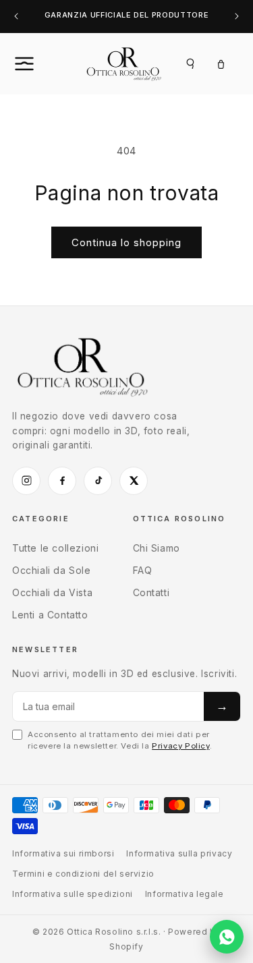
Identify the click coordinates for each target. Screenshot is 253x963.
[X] (133, 481)
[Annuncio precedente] (16, 16)
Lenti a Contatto (50, 614)
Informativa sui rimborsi (63, 853)
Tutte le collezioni (55, 548)
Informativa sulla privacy (179, 853)
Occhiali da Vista (52, 592)
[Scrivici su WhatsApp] (227, 937)
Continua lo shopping (126, 242)
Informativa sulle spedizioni (72, 894)
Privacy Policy (180, 746)
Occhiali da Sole (51, 570)
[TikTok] (98, 481)
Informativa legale (184, 894)
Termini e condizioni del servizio (83, 874)
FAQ (142, 570)
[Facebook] (62, 481)
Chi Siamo (156, 548)
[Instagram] (26, 481)
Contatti (151, 592)
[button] (39, 63)
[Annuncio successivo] (237, 16)
